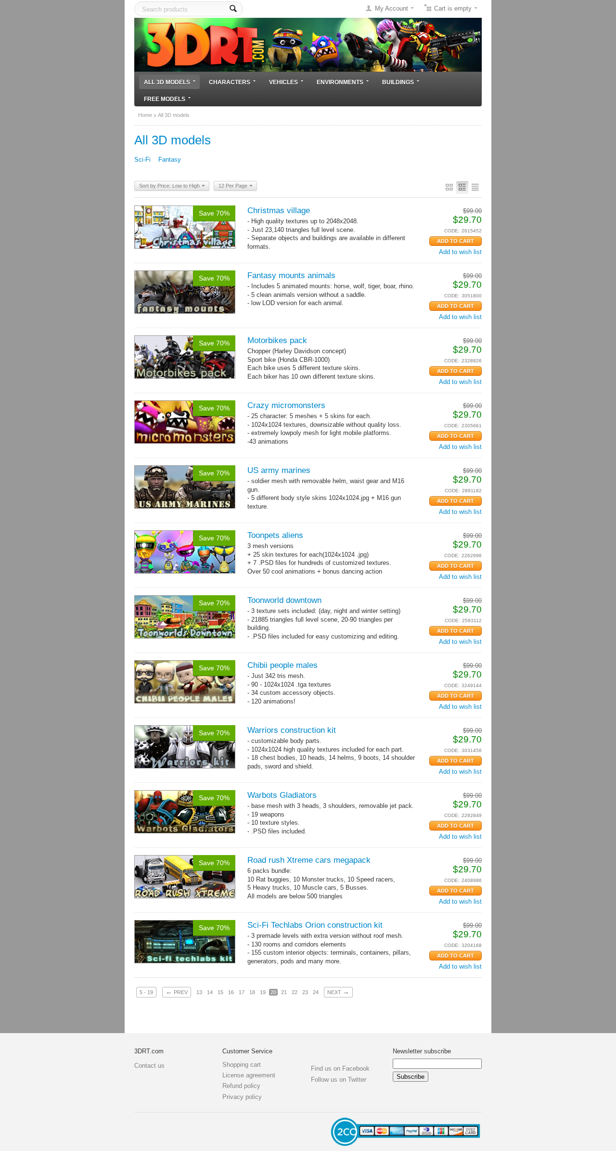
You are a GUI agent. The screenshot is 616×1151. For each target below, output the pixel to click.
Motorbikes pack (277, 340)
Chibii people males (282, 665)
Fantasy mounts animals (291, 275)
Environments (340, 82)
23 (305, 992)
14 (210, 992)
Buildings (398, 82)
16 (231, 992)
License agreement (248, 1075)
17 (241, 992)
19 (263, 992)
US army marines (278, 470)
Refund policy (241, 1085)
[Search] (233, 8)
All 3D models (167, 82)
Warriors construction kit (291, 730)
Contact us (149, 1065)
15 (220, 992)
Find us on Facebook (340, 1068)
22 (294, 992)
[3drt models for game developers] (308, 44)
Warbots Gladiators (282, 795)
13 (199, 992)
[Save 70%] (184, 226)
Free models (164, 99)
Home (145, 115)
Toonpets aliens (275, 535)
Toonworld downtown (284, 600)
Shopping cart (241, 1064)
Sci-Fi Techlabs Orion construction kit (315, 925)
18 (252, 992)
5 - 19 (146, 992)
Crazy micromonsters (286, 405)
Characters (229, 82)
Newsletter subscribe (422, 1051)
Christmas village (278, 210)
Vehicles (283, 82)
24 (316, 992)
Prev (177, 992)
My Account (391, 8)
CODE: (452, 230)
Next (338, 992)
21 (284, 992)
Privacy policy (242, 1096)
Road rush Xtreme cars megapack (309, 860)
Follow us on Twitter (338, 1079)
